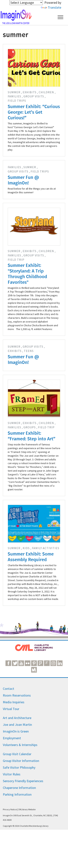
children (46, 92)
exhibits (29, 92)
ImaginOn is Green (16, 731)
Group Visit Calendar (17, 754)
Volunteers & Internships (20, 745)
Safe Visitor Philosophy (19, 767)
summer (14, 92)
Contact (8, 688)
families (14, 96)
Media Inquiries (13, 702)
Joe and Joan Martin (17, 724)
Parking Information (17, 794)
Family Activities (45, 548)
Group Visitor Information (21, 761)
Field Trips (17, 100)
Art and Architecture (17, 718)
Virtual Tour (11, 709)
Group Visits (33, 96)
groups (29, 427)
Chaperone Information (19, 788)
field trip (16, 259)
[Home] (16, 17)
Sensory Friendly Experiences (23, 781)
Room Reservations (17, 695)
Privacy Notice (10, 809)
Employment (12, 738)
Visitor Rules (11, 774)
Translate (54, 7)
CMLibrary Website (27, 809)
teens (29, 351)
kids (26, 548)
